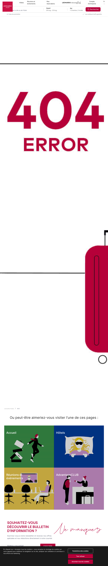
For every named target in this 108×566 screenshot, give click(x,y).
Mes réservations (51, 3)
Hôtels (21, 3)
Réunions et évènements (31, 3)
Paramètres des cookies (80, 551)
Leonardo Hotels (9, 408)
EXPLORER (14, 463)
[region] (54, 556)
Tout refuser (80, 556)
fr (104, 1)
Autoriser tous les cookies (80, 561)
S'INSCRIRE (47, 546)
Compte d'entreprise (92, 3)
